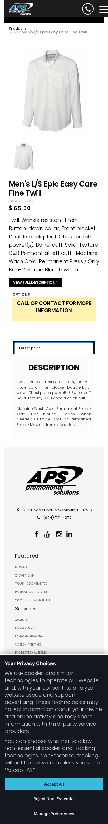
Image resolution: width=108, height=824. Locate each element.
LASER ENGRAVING (29, 636)
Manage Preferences (54, 813)
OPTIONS (21, 294)
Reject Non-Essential (54, 798)
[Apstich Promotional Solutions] (18, 8)
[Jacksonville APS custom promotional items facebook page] (37, 533)
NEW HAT (22, 567)
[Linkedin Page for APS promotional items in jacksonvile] (70, 533)
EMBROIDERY (24, 628)
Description (30, 348)
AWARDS (21, 620)
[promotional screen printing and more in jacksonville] (54, 480)
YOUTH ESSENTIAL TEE (31, 583)
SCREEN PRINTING (28, 644)
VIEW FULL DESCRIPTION (34, 282)
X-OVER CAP (24, 575)
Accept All (54, 784)
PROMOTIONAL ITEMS (31, 652)
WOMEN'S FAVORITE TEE (33, 600)
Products (18, 28)
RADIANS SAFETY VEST (31, 592)
